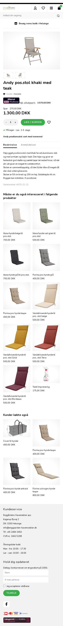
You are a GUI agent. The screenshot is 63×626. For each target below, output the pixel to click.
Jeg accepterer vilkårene (18, 586)
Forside (9, 94)
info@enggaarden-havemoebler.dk (20, 527)
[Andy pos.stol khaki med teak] (31, 50)
